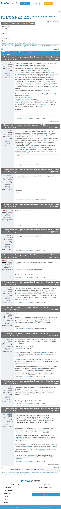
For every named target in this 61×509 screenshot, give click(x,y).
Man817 (7, 313)
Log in (20, 118)
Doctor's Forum (8, 492)
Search (32, 23)
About (5, 495)
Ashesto (37, 274)
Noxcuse (33, 469)
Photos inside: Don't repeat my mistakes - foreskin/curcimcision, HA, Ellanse (29, 46)
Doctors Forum (56, 21)
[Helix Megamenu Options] (59, 11)
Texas (37, 469)
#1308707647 (53, 207)
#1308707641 (53, 127)
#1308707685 (53, 284)
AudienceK (7, 63)
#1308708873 (53, 336)
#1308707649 (53, 232)
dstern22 (28, 469)
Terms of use (36, 507)
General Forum (48, 21)
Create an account (31, 43)
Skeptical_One (7, 210)
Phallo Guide (7, 487)
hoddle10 (18, 469)
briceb (23, 469)
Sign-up (25, 3)
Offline (10, 66)
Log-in (35, 3)
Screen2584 (7, 339)
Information (7, 498)
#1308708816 (53, 309)
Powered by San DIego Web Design (48, 507)
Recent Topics (24, 23)
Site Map (6, 501)
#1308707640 (53, 59)
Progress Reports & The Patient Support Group (32, 45)
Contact (6, 499)
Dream (42, 469)
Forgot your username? (20, 43)
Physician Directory (9, 489)
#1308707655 (53, 257)
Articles (6, 496)
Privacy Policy (28, 507)
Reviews (6, 502)
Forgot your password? (8, 43)
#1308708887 (53, 410)
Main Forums (15, 45)
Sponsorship (7, 493)
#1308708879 (53, 383)
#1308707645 (53, 172)
